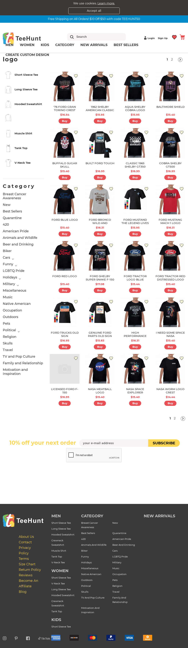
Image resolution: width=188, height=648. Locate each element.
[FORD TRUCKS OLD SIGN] (64, 312)
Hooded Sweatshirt (62, 534)
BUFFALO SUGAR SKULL (64, 164)
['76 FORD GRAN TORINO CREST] (64, 86)
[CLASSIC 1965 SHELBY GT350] (135, 143)
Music (7, 297)
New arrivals (93, 45)
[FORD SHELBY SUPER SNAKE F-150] (100, 256)
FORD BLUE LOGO (65, 219)
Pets (6, 324)
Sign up (163, 38)
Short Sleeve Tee (61, 522)
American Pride (16, 231)
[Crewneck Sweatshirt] (23, 118)
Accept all (94, 10)
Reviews (25, 575)
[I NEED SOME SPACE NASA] (170, 312)
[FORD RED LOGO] (64, 256)
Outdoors (10, 317)
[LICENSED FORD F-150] (64, 369)
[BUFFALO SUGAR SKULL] (64, 143)
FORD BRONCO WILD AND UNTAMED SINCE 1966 (100, 224)
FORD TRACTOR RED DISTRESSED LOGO (170, 277)
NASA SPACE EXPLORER (135, 390)
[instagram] (4, 637)
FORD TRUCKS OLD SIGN (65, 334)
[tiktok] (44, 637)
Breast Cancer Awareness (14, 196)
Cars (6, 258)
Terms (24, 559)
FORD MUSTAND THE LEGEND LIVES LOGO (135, 223)
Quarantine (12, 218)
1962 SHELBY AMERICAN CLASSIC (100, 108)
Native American (17, 304)
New (6, 205)
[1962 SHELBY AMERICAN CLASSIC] (100, 86)
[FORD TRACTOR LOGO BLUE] (135, 256)
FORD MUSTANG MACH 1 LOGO (170, 221)
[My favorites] (174, 37)
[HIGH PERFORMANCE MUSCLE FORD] (135, 312)
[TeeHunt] (27, 38)
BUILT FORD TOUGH (100, 163)
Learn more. (106, 3)
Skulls (7, 343)
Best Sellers (126, 45)
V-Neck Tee (58, 562)
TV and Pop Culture (19, 357)
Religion (9, 337)
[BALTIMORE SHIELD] (170, 86)
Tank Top (56, 556)
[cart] (182, 37)
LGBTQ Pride (13, 271)
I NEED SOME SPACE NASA (170, 334)
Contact (25, 542)
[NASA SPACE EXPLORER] (135, 369)
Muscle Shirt (58, 550)
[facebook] (28, 637)
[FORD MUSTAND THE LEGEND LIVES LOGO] (135, 199)
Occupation (12, 310)
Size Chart (27, 564)
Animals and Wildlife (20, 238)
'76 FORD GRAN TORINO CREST (64, 108)
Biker (7, 251)
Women (27, 45)
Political (9, 330)
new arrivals (159, 516)
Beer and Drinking (18, 244)
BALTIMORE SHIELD (170, 107)
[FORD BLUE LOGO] (64, 199)
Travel (8, 350)
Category (64, 45)
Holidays (10, 277)
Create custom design (27, 55)
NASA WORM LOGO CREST (170, 390)
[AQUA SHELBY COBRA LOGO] (135, 86)
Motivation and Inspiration (15, 372)
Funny (8, 264)
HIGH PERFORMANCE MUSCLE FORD (135, 336)
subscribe (164, 443)
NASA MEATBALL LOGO (100, 390)
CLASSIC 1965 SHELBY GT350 (135, 164)
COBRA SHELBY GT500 (170, 164)
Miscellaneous (14, 291)
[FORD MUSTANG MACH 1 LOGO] (170, 199)
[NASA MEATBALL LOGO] (100, 369)
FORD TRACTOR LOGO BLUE (135, 277)
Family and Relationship (23, 363)
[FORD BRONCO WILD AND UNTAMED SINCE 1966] (100, 199)
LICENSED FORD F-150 (64, 390)
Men (10, 45)
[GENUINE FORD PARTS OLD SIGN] (100, 312)
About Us (26, 537)
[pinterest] (16, 637)
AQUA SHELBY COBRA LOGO (135, 108)
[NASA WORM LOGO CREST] (170, 369)
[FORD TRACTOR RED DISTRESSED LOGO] (170, 256)
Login (151, 38)
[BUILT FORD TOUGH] (100, 143)
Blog (22, 592)
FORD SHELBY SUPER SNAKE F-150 (100, 277)
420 (6, 225)
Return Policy (30, 570)
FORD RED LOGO (64, 276)
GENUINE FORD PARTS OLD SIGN (100, 334)
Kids (45, 45)
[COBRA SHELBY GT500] (170, 143)
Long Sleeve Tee (61, 528)
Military (9, 284)
